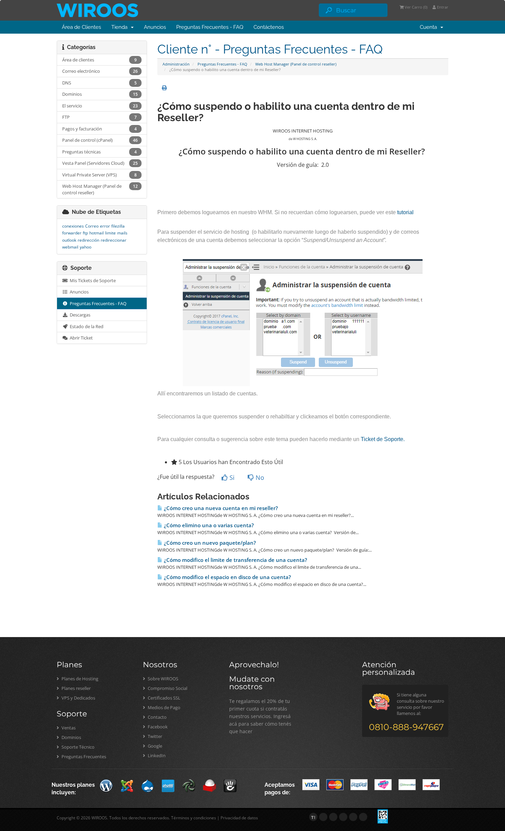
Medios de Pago (163, 707)
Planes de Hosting (79, 679)
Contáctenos (269, 27)
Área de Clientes (81, 27)
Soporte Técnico (77, 747)
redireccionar (113, 240)
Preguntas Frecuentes (83, 756)
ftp (85, 233)
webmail (70, 247)
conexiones (73, 226)
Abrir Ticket (80, 338)
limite (110, 233)
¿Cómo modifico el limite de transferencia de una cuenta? (234, 560)
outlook (69, 240)
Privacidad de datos (239, 818)
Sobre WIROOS (162, 679)
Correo (92, 226)
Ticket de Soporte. (383, 439)
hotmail (96, 233)
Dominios (70, 737)
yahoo (85, 247)
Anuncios (155, 27)
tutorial (405, 212)
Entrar (442, 7)
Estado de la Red (85, 326)
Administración (176, 64)
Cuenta (430, 27)
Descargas (79, 315)
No (259, 477)
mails (122, 233)
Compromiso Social (167, 688)
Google (154, 746)
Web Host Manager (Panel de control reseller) (295, 64)
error (105, 226)
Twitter (154, 736)
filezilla (118, 226)
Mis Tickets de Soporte (92, 280)
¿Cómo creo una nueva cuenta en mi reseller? (220, 508)
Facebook (157, 727)
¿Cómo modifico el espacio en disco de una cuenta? (226, 577)
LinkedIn (156, 755)
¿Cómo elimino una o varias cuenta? (208, 525)
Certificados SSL (163, 698)
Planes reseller (75, 688)
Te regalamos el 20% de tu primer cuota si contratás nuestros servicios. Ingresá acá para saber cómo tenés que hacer (260, 716)
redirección (88, 240)
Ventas (68, 728)
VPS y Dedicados (77, 698)
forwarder (71, 233)
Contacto (157, 717)
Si (231, 477)
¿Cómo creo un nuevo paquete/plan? (209, 542)
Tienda (120, 27)
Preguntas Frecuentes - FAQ (209, 27)
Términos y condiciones (193, 818)
